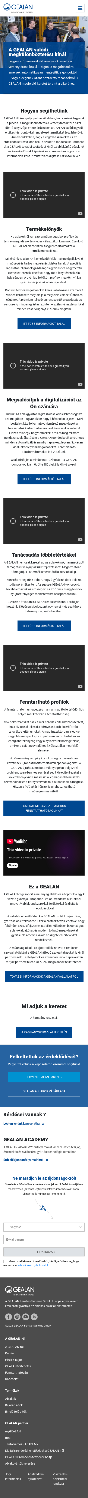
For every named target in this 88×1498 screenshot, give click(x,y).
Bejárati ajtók (14, 1405)
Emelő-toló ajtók (15, 1411)
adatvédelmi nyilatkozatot (33, 1265)
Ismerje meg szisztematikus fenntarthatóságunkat (44, 808)
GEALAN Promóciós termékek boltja (29, 1457)
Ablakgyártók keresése (20, 1463)
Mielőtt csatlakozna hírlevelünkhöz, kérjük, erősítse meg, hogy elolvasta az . (41, 1263)
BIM (7, 1437)
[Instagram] (17, 1316)
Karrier (9, 1353)
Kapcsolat (12, 1379)
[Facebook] (8, 1316)
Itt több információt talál (44, 323)
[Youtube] (25, 1316)
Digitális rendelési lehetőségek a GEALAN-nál (34, 1450)
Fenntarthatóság (16, 1372)
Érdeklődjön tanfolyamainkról (23, 1159)
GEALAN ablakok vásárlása (44, 1091)
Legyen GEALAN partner (44, 1077)
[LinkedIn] (34, 1316)
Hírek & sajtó (13, 1359)
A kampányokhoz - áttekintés (44, 1032)
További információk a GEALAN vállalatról (44, 976)
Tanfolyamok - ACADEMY (21, 1444)
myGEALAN (13, 1431)
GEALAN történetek (18, 1366)
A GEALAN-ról (14, 1347)
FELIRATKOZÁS (44, 1252)
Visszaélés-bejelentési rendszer (60, 1478)
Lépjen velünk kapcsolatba (21, 1123)
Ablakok (10, 1398)
